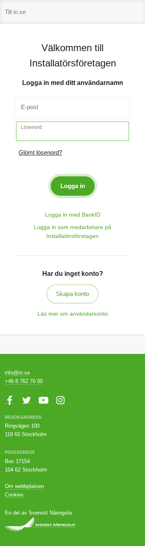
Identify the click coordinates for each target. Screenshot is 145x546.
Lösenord (31, 127)
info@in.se (17, 373)
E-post (29, 106)
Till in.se (15, 11)
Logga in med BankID (72, 214)
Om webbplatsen (24, 486)
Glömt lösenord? (40, 152)
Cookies (14, 495)
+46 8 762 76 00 (24, 381)
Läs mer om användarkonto (72, 313)
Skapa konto (72, 293)
